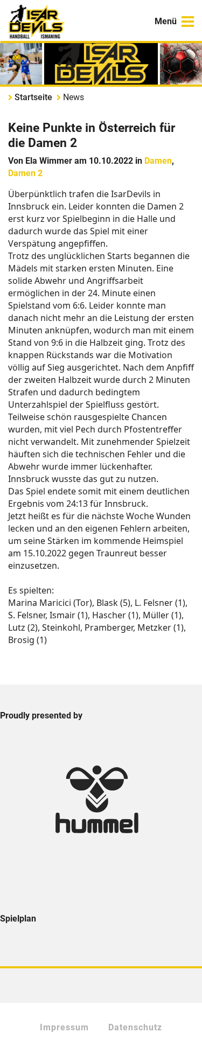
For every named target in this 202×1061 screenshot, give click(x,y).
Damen (158, 161)
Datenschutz (135, 1027)
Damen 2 (25, 173)
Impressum (64, 1027)
